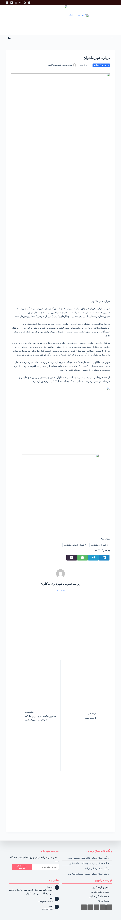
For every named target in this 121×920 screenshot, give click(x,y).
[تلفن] (7, 2)
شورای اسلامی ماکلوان (75, 545)
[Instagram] (29, 2)
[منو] (112, 38)
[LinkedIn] (11, 2)
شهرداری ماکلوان (99, 545)
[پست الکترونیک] (16, 2)
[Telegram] (20, 2)
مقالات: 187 (61, 590)
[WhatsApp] (25, 2)
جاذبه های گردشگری (101, 65)
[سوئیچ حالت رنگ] (9, 38)
